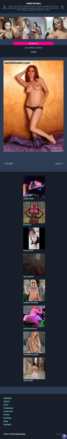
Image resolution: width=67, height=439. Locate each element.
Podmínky (8, 408)
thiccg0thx (28, 276)
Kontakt (7, 424)
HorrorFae (28, 250)
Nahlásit (7, 398)
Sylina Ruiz (28, 198)
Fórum (6, 414)
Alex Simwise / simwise (33, 47)
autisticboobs (30, 328)
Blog (5, 421)
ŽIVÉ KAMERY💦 (33, 43)
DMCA (6, 401)
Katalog (7, 418)
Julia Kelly (28, 380)
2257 (5, 404)
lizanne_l (27, 224)
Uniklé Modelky (33, 3)
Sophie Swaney (30, 302)
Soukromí (8, 411)
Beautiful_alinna (31, 354)
